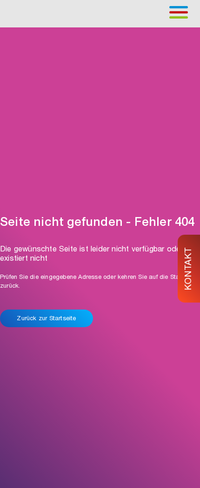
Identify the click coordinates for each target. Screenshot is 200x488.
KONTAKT (189, 268)
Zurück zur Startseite (46, 319)
